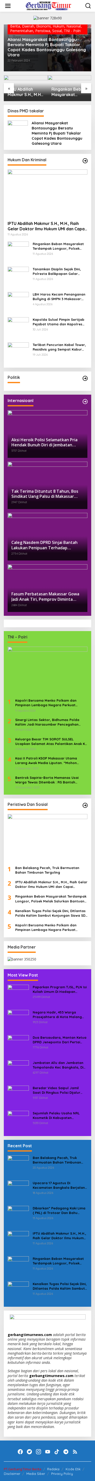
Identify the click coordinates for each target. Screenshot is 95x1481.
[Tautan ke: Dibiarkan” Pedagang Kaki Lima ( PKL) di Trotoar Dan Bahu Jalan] (18, 1216)
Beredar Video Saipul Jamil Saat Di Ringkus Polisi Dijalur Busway (56, 1090)
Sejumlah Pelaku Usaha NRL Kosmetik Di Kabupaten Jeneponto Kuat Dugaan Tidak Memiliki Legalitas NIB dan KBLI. (59, 1115)
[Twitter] (29, 1451)
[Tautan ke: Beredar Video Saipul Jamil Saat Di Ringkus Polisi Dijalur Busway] (18, 1095)
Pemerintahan (21, 30)
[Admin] (48, 5)
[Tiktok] (56, 1451)
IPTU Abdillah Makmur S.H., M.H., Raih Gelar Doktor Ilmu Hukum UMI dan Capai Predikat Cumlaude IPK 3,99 (26, 92)
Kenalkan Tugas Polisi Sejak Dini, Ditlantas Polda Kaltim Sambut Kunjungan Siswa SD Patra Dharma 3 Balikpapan (50, 913)
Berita (15, 26)
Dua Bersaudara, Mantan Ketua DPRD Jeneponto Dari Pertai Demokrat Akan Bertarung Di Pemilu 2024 (59, 1039)
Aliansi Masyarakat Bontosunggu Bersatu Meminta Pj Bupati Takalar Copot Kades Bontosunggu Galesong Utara (47, 47)
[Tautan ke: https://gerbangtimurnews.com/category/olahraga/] (85, 805)
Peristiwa (42, 30)
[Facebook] (20, 1451)
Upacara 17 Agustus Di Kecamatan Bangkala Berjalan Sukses (59, 1185)
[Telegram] (66, 1451)
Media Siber (35, 1474)
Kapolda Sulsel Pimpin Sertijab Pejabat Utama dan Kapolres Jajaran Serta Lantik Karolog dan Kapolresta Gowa (58, 321)
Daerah (28, 26)
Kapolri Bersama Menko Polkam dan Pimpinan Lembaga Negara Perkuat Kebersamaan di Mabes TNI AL (46, 702)
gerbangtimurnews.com (30, 1334)
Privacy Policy (62, 1474)
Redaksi (53, 1469)
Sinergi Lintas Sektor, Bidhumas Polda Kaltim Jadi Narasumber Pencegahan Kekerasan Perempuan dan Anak (47, 722)
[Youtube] (47, 1451)
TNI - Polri (72, 30)
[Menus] (8, 6)
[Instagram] (38, 1451)
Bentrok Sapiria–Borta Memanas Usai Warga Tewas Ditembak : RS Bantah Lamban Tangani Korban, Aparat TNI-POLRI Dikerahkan (47, 780)
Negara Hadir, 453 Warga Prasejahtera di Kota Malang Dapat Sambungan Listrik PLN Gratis (58, 1014)
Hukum (58, 26)
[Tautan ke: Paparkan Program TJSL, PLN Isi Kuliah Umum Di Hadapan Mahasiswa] (18, 995)
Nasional (73, 26)
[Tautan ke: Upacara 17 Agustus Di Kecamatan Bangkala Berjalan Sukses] (18, 1191)
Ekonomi (43, 26)
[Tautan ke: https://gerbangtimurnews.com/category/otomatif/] (85, 161)
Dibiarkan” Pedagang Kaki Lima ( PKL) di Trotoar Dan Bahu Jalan (59, 1210)
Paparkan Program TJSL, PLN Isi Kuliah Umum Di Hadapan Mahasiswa (60, 989)
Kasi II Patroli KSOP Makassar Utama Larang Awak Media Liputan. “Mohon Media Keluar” (46, 760)
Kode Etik (73, 1469)
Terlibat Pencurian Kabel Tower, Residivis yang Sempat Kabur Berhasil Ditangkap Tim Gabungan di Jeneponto (59, 347)
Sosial (57, 30)
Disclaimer (12, 1474)
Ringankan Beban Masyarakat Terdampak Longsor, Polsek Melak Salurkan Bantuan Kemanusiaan (68, 92)
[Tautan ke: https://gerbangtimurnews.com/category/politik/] (85, 378)
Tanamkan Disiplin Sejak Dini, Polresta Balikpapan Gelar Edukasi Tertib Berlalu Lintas (57, 271)
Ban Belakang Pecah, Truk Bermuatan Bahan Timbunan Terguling (47, 870)
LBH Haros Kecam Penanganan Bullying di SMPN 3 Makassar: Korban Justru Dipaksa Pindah (59, 296)
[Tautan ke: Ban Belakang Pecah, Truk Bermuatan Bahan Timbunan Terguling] (47, 838)
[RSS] (75, 1451)
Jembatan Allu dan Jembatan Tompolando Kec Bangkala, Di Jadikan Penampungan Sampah (59, 1065)
